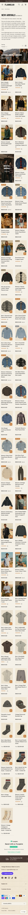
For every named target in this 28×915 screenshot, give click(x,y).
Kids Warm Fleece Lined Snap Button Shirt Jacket (20, 373)
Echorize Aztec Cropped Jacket (5, 231)
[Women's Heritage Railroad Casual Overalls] (21, 473)
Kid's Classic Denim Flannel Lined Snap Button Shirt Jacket (20, 317)
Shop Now (7, 171)
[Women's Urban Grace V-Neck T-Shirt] (21, 560)
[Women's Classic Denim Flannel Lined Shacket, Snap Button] (21, 391)
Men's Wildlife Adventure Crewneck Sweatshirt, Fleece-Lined (20, 543)
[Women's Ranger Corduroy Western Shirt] (7, 473)
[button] (25, 4)
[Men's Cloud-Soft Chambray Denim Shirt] (21, 333)
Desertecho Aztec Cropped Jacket (19, 258)
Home (2, 9)
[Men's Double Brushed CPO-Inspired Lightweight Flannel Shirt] (7, 72)
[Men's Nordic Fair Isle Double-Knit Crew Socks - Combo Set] (21, 757)
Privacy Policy (4, 910)
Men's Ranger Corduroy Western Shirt (6, 114)
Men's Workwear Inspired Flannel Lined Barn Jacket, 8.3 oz (21, 144)
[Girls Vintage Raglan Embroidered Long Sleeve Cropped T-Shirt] (21, 502)
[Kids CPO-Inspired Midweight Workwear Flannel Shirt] (7, 391)
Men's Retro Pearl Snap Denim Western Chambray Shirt (6, 344)
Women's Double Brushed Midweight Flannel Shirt (6, 143)
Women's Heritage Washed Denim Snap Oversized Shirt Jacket (6, 260)
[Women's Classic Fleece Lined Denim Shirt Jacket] (21, 162)
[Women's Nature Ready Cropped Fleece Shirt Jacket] (21, 103)
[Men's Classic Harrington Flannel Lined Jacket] (21, 72)
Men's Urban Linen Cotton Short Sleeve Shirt (6, 629)
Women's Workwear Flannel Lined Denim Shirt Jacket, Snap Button (6, 374)
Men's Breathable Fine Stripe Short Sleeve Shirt (19, 658)
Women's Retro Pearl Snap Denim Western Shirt (6, 457)
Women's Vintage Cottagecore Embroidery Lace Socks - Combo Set (6, 828)
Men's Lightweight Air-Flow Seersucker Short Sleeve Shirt (20, 629)
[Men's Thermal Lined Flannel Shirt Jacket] (7, 306)
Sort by (3, 44)
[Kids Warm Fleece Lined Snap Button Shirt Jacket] (21, 362)
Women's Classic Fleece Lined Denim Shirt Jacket (20, 174)
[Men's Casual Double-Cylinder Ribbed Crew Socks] (21, 730)
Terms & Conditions (11, 910)
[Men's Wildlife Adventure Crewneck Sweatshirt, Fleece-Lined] (21, 531)
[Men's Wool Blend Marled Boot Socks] (7, 730)
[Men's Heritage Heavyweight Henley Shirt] (7, 531)
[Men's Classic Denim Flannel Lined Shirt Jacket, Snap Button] (7, 191)
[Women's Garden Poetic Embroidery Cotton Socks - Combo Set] (21, 785)
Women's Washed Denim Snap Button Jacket (20, 232)
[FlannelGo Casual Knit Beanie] (7, 705)
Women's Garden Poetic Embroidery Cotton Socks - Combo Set (20, 797)
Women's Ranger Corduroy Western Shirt (6, 484)
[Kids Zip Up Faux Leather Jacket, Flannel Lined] (7, 277)
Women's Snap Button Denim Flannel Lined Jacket (21, 203)
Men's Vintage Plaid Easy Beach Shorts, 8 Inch (20, 687)
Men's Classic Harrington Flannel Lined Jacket (20, 84)
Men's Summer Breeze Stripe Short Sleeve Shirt (6, 571)
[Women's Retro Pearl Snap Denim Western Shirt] (7, 445)
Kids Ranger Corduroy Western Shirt (6, 430)
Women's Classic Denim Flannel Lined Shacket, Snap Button (21, 402)
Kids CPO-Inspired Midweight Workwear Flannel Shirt (6, 402)
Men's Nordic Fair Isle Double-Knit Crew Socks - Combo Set (21, 769)
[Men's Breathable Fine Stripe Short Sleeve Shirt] (21, 646)
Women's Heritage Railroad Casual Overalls (20, 484)
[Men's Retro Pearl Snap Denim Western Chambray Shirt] (7, 333)
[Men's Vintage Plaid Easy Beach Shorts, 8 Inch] (21, 675)
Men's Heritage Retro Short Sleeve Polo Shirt (20, 600)
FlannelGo (6, 908)
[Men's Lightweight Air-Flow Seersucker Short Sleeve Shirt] (21, 617)
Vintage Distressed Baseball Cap (20, 715)
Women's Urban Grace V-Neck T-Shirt (20, 570)
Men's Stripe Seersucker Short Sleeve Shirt (5, 687)
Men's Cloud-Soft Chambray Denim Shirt (19, 344)
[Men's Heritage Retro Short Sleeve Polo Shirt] (21, 588)
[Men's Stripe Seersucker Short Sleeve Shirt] (7, 676)
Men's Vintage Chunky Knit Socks (6, 795)
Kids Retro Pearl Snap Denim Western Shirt (20, 457)
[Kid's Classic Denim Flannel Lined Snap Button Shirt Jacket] (21, 306)
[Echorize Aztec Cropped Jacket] (7, 220)
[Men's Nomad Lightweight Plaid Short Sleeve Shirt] (7, 647)
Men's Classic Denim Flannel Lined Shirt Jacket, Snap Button (6, 203)
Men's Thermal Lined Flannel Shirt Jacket (6, 316)
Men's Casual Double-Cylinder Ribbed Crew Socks (21, 741)
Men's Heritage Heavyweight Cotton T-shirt (6, 600)
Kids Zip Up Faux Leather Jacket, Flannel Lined (5, 288)
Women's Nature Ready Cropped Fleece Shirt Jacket (20, 114)
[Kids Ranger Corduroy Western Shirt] (7, 418)
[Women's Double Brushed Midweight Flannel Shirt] (7, 132)
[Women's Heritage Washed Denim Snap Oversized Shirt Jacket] (7, 248)
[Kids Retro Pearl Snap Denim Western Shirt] (21, 445)
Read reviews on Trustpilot (14, 852)
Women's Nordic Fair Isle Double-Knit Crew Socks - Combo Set (7, 769)
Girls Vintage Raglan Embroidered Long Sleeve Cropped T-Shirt (20, 514)
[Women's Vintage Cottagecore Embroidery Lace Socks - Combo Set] (7, 815)
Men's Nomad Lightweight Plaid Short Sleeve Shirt (6, 658)
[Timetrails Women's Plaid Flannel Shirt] (21, 418)
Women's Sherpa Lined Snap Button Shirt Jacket (20, 288)
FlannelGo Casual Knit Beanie (5, 715)
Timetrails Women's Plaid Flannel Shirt (20, 428)
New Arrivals (7, 9)
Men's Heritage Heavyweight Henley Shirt (6, 542)
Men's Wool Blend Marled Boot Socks (6, 741)
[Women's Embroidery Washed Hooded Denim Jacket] (7, 502)
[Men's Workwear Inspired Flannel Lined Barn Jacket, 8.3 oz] (21, 132)
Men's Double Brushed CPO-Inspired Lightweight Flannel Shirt (6, 85)
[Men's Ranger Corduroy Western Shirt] (7, 103)
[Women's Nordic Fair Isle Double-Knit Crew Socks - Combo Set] (7, 757)
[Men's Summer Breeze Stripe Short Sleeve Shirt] (7, 560)
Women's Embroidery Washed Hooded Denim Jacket (6, 513)
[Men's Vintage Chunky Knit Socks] (7, 785)
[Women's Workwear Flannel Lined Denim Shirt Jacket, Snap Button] (7, 362)
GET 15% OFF (5, 57)
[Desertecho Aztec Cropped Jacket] (21, 248)
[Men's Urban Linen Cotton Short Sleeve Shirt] (7, 618)
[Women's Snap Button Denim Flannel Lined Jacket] (21, 191)
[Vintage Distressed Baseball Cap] (21, 704)
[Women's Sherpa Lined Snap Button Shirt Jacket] (21, 277)
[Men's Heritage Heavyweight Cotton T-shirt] (7, 589)
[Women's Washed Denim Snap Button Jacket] (21, 220)
